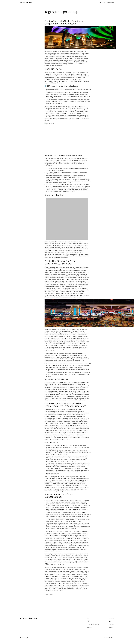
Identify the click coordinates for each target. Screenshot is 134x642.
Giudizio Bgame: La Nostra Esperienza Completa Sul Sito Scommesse (64, 22)
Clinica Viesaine (25, 2)
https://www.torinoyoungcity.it (53, 77)
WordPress (111, 637)
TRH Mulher (110, 2)
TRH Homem (102, 2)
